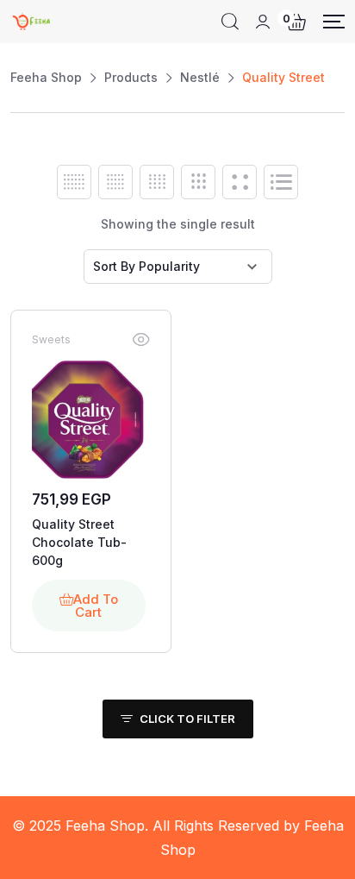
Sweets (51, 339)
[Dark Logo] (31, 22)
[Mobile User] (263, 21)
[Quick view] (141, 339)
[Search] (230, 21)
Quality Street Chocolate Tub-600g (79, 542)
